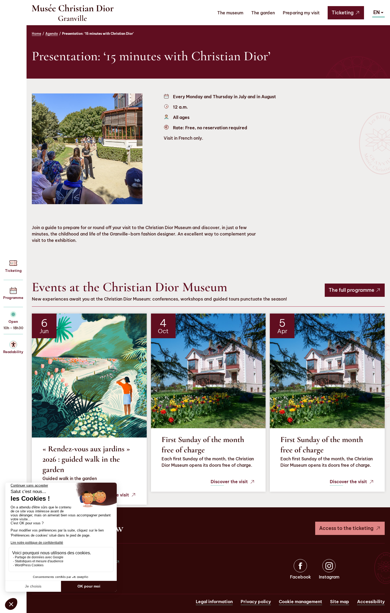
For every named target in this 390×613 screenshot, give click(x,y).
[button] (378, 12)
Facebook (300, 577)
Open (13, 321)
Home (36, 34)
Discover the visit (229, 481)
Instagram (329, 577)
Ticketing (343, 13)
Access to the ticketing (346, 528)
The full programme (351, 290)
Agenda (51, 34)
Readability (13, 352)
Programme (13, 297)
